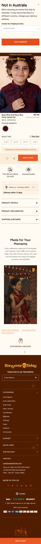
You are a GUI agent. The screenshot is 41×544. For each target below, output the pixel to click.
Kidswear (6, 428)
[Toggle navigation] (4, 59)
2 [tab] (19, 107)
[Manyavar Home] (15, 59)
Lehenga (6, 420)
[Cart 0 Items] (38, 59)
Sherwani (6, 416)
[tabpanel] (20, 84)
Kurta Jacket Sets (9, 401)
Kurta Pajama (7, 397)
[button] (30, 60)
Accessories (7, 432)
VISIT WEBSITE (20, 42)
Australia (22, 494)
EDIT (33, 187)
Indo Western (7, 413)
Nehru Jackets (8, 409)
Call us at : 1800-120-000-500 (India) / (16, 467)
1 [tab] (17, 107)
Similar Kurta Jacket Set (10, 330)
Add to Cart (28, 158)
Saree (5, 424)
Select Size (6, 137)
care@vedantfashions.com (12, 463)
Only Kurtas (7, 405)
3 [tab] (21, 107)
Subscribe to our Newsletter (20, 372)
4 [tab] (23, 107)
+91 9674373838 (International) (14, 470)
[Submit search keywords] (26, 60)
